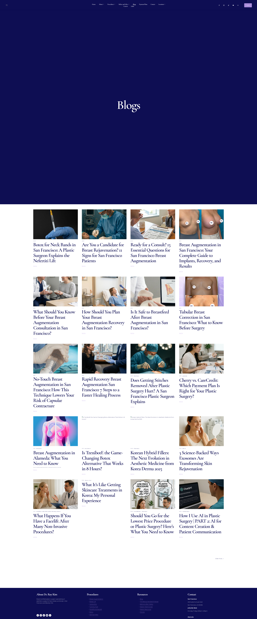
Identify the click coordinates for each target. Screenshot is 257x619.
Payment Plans (143, 4)
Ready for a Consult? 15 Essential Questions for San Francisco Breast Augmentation (150, 253)
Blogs (134, 4)
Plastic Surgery (136, 448)
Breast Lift (93, 601)
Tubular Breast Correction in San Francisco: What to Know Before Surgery (201, 320)
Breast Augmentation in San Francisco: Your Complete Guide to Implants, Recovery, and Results (200, 255)
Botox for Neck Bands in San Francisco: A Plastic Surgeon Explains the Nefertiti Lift (54, 253)
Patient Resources (145, 609)
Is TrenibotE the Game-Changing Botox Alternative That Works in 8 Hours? (102, 461)
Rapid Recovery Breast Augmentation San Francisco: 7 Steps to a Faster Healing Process (101, 387)
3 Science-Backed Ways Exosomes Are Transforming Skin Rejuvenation (199, 461)
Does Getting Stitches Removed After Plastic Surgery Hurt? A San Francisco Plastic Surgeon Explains (152, 390)
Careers (125, 6)
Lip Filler (49, 511)
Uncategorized (38, 448)
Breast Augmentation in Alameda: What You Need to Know (54, 458)
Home (94, 4)
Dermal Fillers (38, 511)
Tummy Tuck (94, 607)
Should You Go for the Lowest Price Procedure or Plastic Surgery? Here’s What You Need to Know (152, 524)
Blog (141, 599)
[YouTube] (233, 5)
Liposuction (93, 604)
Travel (90, 480)
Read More (181, 271)
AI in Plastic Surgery (186, 511)
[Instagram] (224, 5)
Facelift (43, 511)
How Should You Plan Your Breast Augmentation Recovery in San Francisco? (103, 320)
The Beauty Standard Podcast (149, 601)
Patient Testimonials (146, 607)
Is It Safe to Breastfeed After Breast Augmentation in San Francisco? (150, 320)
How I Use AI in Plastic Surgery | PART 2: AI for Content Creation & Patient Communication (200, 524)
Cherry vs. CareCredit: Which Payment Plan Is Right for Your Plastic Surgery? (199, 388)
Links (132, 6)
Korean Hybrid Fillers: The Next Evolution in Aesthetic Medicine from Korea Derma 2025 (152, 461)
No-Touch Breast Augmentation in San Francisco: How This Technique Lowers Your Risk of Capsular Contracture (53, 392)
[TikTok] (228, 5)
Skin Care (89, 448)
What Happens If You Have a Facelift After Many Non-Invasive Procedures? (52, 524)
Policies (142, 612)
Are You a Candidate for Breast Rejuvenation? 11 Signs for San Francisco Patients (103, 253)
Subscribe (248, 5)
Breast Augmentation (96, 599)
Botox (86, 448)
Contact (153, 4)
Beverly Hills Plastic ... (137, 511)
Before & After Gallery (146, 604)
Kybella (46, 511)
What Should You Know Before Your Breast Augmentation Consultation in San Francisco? (54, 322)
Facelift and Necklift (96, 609)
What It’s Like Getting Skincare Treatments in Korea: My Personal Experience (102, 493)
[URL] (238, 5)
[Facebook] (219, 5)
